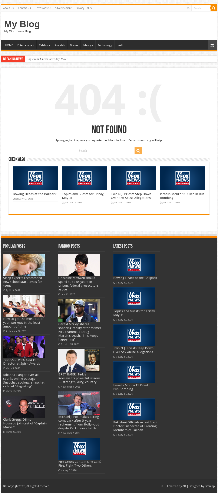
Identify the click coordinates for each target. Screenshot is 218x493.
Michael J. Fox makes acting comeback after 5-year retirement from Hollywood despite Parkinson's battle (78, 422)
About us (8, 8)
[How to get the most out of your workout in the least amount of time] (24, 306)
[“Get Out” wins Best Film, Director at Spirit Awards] (24, 347)
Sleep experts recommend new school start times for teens (22, 281)
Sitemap (210, 486)
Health (120, 45)
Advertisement (63, 8)
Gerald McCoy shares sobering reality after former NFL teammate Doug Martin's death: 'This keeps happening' (79, 331)
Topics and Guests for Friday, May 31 (48, 58)
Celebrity (44, 45)
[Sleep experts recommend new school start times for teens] (24, 265)
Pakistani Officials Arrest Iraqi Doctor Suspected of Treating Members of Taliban (135, 426)
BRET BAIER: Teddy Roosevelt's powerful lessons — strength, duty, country (79, 378)
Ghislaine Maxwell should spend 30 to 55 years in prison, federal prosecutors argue (78, 283)
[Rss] (188, 8)
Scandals (59, 45)
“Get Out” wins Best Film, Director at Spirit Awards (21, 361)
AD (184, 486)
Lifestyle (88, 45)
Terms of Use (43, 8)
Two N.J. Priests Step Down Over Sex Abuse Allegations (131, 196)
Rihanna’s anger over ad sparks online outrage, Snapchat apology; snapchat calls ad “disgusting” (23, 380)
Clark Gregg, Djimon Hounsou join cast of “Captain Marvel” (25, 423)
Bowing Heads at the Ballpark (34, 194)
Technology (105, 45)
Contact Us (24, 8)
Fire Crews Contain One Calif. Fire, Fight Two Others (79, 463)
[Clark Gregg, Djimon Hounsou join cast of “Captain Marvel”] (24, 407)
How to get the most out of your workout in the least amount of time (23, 322)
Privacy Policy (84, 8)
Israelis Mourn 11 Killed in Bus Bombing (132, 387)
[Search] (214, 8)
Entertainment (25, 45)
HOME (9, 45)
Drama (74, 45)
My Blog (22, 24)
